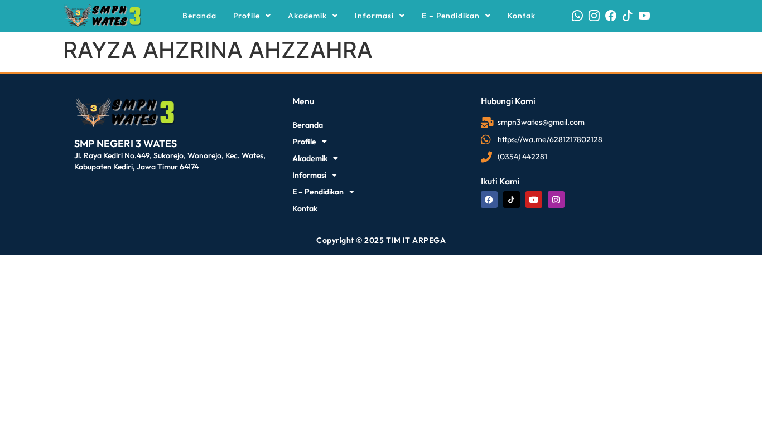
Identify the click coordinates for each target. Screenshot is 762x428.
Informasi (374, 16)
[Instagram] (556, 199)
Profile (246, 16)
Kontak (522, 16)
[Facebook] (489, 199)
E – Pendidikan (451, 16)
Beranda (199, 16)
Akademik (307, 16)
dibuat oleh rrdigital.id (78, 80)
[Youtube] (533, 199)
